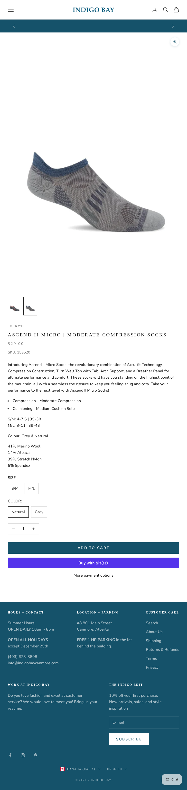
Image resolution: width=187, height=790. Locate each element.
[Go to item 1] (14, 306)
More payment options (93, 575)
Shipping (153, 641)
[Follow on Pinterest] (35, 755)
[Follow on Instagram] (22, 755)
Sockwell (18, 326)
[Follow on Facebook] (10, 755)
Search (152, 623)
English (114, 769)
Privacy (152, 667)
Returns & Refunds (162, 649)
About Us (154, 631)
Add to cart (94, 547)
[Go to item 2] (30, 306)
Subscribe (129, 739)
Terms (151, 658)
